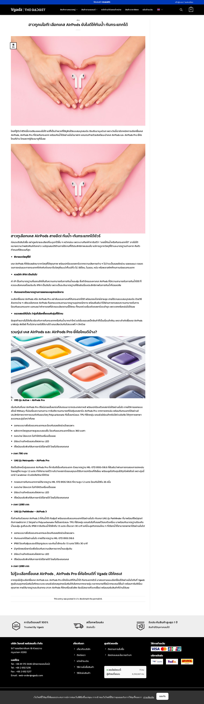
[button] (184, 2)
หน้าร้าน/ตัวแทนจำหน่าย (111, 9)
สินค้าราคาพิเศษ (132, 9)
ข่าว (78, 20)
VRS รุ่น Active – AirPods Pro (29, 400)
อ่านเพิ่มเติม (148, 697)
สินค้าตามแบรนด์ (88, 9)
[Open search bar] (181, 9)
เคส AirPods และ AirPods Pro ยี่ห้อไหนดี (52, 580)
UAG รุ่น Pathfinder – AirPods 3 (30, 511)
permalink (97, 598)
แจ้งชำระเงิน (148, 9)
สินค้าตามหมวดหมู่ (67, 9)
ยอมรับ (162, 696)
